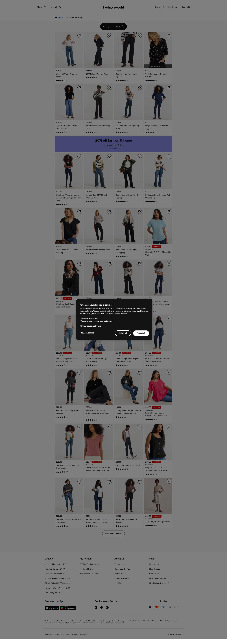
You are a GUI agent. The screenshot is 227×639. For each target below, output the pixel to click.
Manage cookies (87, 333)
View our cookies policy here (90, 326)
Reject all (123, 333)
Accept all (141, 333)
